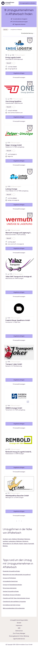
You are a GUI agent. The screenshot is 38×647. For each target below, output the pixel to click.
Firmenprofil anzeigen (19, 77)
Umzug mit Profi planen (9, 578)
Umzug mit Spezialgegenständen (12, 584)
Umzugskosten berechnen (10, 581)
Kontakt (19, 623)
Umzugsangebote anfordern (28, 3)
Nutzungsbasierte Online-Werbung (19, 636)
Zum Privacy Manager (19, 633)
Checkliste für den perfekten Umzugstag (14, 601)
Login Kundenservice (19, 638)
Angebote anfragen (19, 73)
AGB (19, 628)
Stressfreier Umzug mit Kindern (12, 595)
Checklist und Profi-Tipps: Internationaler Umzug (16, 598)
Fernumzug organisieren (10, 588)
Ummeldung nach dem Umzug (11, 605)
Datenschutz (19, 630)
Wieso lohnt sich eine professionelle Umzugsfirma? (17, 574)
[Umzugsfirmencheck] (7, 3)
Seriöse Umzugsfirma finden (11, 591)
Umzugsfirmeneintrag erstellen (19, 620)
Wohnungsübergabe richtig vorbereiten (14, 608)
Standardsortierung (27, 33)
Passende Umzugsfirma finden (11, 571)
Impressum (19, 625)
